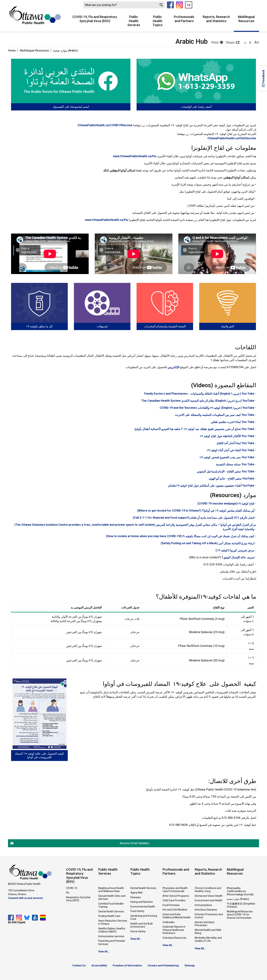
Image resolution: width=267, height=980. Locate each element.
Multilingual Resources (246, 19)
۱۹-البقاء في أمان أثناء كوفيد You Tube (230, 450)
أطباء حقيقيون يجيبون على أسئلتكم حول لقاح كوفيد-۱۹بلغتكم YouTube (211, 485)
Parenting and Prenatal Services (111, 942)
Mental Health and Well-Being (208, 931)
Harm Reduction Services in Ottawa (112, 922)
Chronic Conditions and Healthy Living (208, 890)
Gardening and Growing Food (143, 917)
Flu (67, 892)
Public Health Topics (158, 21)
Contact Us (79, 965)
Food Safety (137, 911)
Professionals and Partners (184, 19)
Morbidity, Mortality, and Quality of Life (208, 939)
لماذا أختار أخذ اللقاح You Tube (235, 443)
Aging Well (136, 892)
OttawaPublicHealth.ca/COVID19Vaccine (105, 125)
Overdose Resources (174, 937)
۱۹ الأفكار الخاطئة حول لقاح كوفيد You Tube (227, 436)
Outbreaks (169, 922)
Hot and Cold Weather (175, 909)
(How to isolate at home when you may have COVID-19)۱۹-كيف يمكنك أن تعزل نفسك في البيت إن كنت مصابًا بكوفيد (179, 536)
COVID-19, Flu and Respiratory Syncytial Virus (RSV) (94, 19)
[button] (217, 42)
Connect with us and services (25, 898)
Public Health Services (133, 21)
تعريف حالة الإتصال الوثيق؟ (238, 557)
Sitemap (190, 965)
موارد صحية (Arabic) (238, 898)
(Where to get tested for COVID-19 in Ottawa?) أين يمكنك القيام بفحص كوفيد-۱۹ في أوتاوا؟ (195, 510)
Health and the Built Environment (141, 925)
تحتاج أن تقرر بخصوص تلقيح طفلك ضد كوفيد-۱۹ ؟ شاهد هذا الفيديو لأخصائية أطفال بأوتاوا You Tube (194, 429)
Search (161, 4)
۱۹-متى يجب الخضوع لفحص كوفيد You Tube (226, 457)
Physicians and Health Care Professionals (175, 890)
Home (12, 50)
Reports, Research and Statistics (216, 19)
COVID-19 (71, 888)
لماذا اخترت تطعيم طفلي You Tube (232, 422)
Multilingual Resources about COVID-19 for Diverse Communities (240, 914)
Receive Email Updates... (135, 843)
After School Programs (176, 895)
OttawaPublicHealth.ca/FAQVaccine (231, 138)
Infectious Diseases (206, 909)
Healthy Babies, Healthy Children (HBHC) (111, 930)
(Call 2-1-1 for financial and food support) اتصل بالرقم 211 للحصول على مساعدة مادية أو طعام (193, 517)
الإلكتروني (173, 367)
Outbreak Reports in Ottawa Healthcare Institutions (174, 929)
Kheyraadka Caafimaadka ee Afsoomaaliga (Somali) (240, 891)
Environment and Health (208, 900)
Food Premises (171, 905)
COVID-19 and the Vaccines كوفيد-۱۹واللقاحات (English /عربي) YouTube (207, 407)
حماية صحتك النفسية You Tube (235, 464)
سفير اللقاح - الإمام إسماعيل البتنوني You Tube (225, 471)
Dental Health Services (111, 911)
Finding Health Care (109, 916)
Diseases (135, 897)
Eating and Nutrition (141, 901)
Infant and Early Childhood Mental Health (177, 916)
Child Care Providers (174, 900)
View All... (104, 951)
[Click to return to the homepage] (35, 15)
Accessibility (99, 965)
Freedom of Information (127, 965)
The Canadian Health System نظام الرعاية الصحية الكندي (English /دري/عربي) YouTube (197, 400)
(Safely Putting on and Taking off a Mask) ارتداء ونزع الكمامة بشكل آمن (207, 543)
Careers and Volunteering (163, 965)
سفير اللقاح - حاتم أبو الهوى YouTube (231, 478)
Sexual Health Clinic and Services (112, 897)
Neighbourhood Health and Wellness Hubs (111, 890)
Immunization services (111, 936)
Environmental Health (142, 906)
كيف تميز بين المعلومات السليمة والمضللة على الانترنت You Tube (214, 415)
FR (188, 5)
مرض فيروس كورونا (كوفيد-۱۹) (235, 550)
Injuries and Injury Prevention (205, 924)
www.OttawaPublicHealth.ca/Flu (134, 156)
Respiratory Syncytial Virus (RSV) (78, 899)
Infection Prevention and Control (209, 916)
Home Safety (138, 931)
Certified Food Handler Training (111, 905)
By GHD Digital (16, 922)
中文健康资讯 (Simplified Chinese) (241, 905)
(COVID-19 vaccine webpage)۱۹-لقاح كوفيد (225, 503)
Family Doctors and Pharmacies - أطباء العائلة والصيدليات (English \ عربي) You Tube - (200, 393)
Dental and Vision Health (209, 895)
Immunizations (203, 905)
